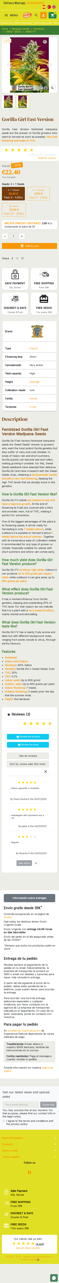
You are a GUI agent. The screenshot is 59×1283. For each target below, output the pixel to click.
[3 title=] (28, 723)
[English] (54, 6)
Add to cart (29, 246)
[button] (36, 15)
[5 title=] (34, 723)
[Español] (44, 6)
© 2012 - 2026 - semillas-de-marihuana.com (29, 1256)
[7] (22, 150)
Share (12, 258)
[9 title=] (47, 723)
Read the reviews (47, 158)
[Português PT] (49, 6)
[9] (29, 150)
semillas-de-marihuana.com (24, 1030)
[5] (16, 150)
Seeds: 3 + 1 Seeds (13, 184)
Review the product (28, 737)
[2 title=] (19, 1243)
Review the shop (28, 745)
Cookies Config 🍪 (29, 1259)
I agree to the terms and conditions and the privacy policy (29, 1122)
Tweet (17, 258)
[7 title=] (41, 723)
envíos (8, 917)
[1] (3, 150)
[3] (10, 150)
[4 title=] (28, 1243)
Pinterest (22, 258)
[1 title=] (22, 723)
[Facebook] (29, 1173)
